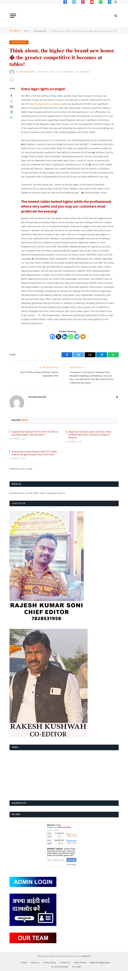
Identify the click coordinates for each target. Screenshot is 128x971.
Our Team (76, 966)
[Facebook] (11, 96)
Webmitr (86, 956)
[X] (58, 336)
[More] (83, 336)
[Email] (11, 106)
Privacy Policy (49, 962)
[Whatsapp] (71, 336)
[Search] (115, 15)
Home (24, 962)
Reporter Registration (100, 962)
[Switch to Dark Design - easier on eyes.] (115, 2)
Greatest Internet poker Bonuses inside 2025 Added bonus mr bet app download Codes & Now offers (34, 453)
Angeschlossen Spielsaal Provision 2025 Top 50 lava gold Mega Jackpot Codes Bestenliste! (35, 433)
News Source (80, 962)
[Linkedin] (64, 336)
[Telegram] (11, 112)
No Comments (67, 72)
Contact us (65, 962)
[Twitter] (11, 101)
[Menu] (13, 15)
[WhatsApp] (11, 117)
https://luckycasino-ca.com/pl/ (44, 103)
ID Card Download (59, 966)
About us (35, 962)
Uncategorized (19, 42)
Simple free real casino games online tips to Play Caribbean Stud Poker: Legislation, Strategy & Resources (89, 434)
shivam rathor (27, 72)
